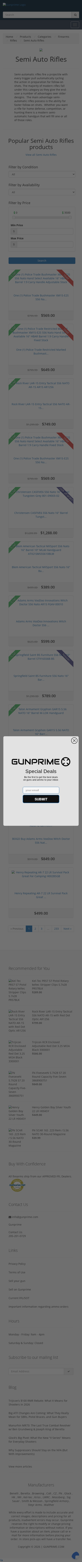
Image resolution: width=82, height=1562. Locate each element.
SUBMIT (41, 798)
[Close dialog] (74, 741)
